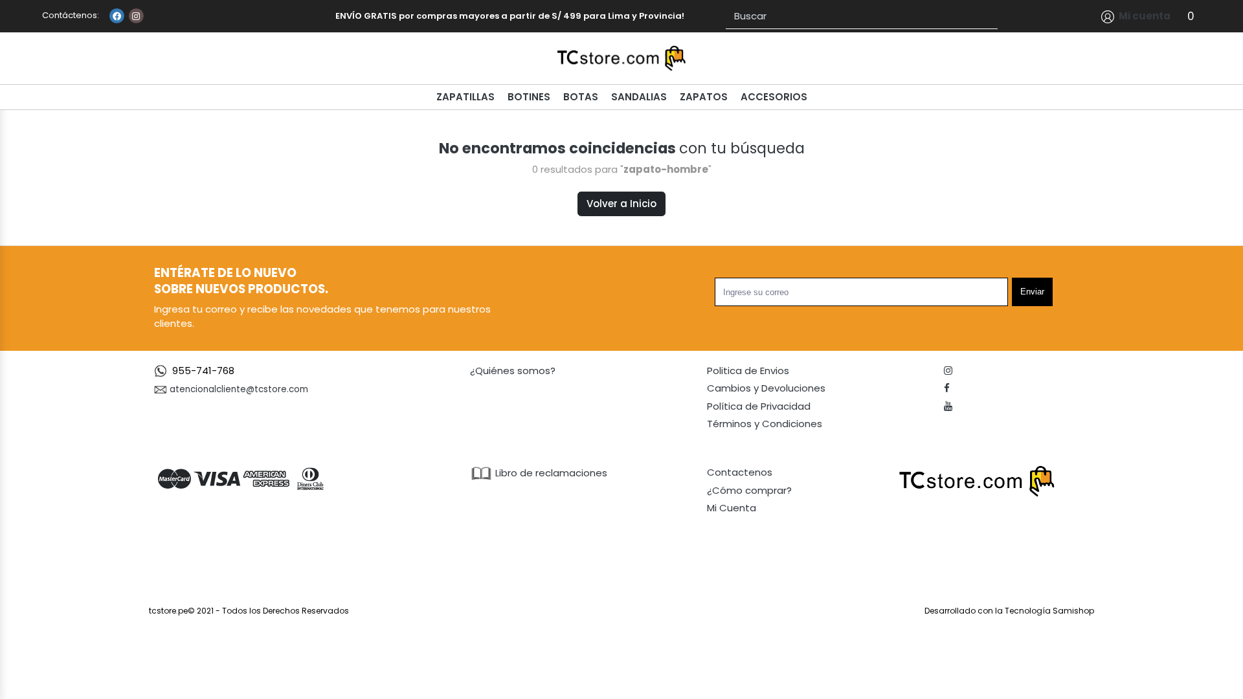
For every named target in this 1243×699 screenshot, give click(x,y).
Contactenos (739, 472)
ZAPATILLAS (465, 97)
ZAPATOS (704, 97)
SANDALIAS (639, 97)
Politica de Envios (748, 370)
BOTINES (529, 97)
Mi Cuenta (731, 508)
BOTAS (580, 97)
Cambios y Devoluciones (766, 388)
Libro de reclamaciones (550, 473)
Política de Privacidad (759, 406)
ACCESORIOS (774, 97)
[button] (1136, 16)
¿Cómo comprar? (749, 490)
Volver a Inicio (621, 203)
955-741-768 (203, 370)
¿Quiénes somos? (512, 370)
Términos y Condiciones (764, 423)
